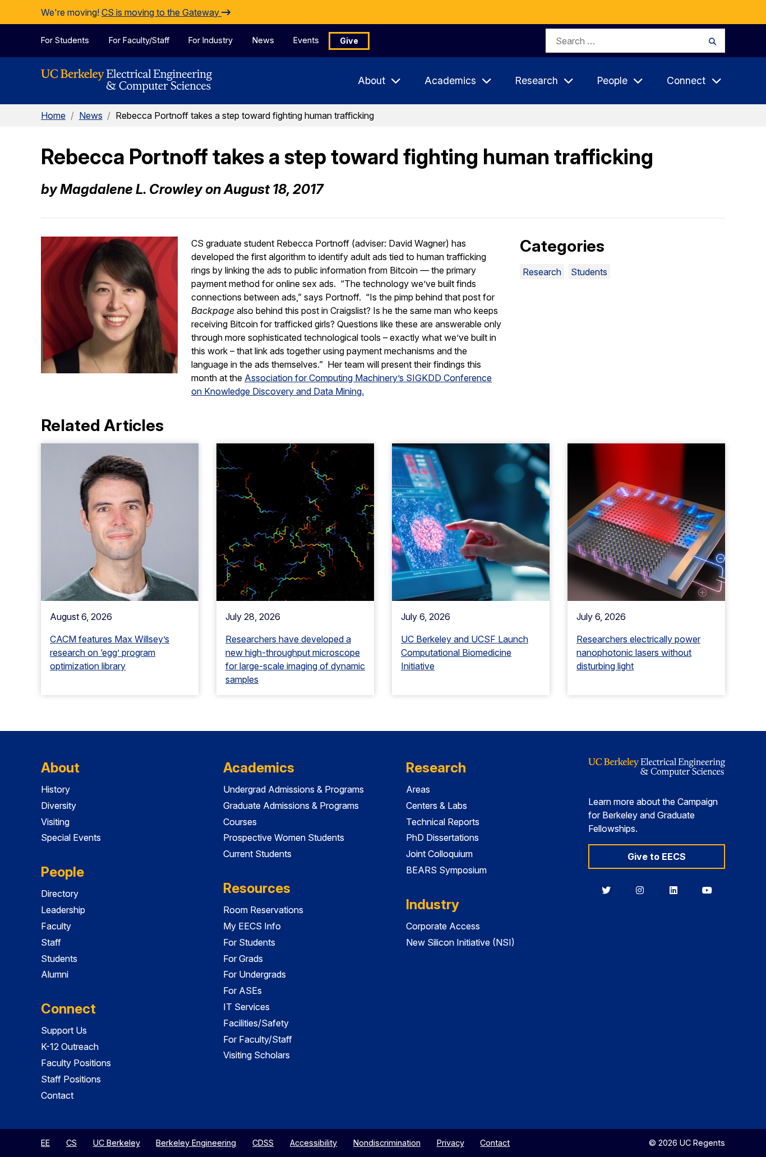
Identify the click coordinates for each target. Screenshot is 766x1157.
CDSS (263, 1142)
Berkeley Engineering (196, 1142)
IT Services (246, 1006)
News (263, 40)
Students (589, 271)
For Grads (243, 958)
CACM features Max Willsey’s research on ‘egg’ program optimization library (109, 652)
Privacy (450, 1142)
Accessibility (313, 1142)
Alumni (54, 974)
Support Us (64, 1030)
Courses (240, 821)
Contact (57, 1095)
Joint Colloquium (439, 853)
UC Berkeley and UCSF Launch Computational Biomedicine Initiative (464, 652)
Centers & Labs (436, 805)
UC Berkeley (116, 1142)
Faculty (56, 926)
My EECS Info (252, 926)
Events (306, 40)
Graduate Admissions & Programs (291, 805)
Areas (418, 789)
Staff (51, 942)
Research (542, 271)
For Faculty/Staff (139, 40)
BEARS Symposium (446, 870)
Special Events (71, 837)
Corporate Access (443, 926)
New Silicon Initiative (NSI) (460, 942)
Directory (60, 893)
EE (45, 1142)
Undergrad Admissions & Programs (293, 789)
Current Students (257, 853)
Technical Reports (442, 821)
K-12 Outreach (70, 1046)
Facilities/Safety (256, 1023)
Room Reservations (263, 909)
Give (349, 40)
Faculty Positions (76, 1062)
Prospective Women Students (283, 837)
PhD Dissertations (442, 837)
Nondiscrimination (387, 1142)
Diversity (58, 805)
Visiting (55, 821)
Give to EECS (656, 856)
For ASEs (242, 990)
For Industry (210, 40)
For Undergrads (254, 974)
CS (71, 1142)
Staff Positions (71, 1079)
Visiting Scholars (256, 1055)
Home (53, 115)
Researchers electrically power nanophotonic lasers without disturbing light (638, 652)
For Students (65, 40)
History (55, 789)
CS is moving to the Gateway (161, 12)
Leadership (63, 909)
